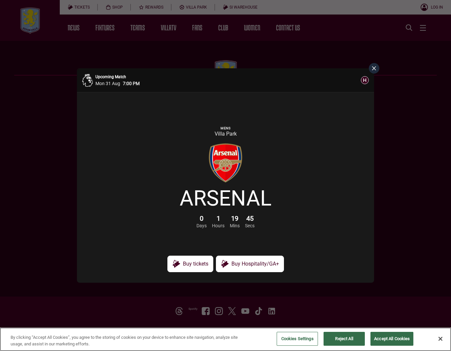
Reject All (344, 338)
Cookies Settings (297, 338)
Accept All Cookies (392, 338)
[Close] (440, 339)
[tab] (364, 80)
